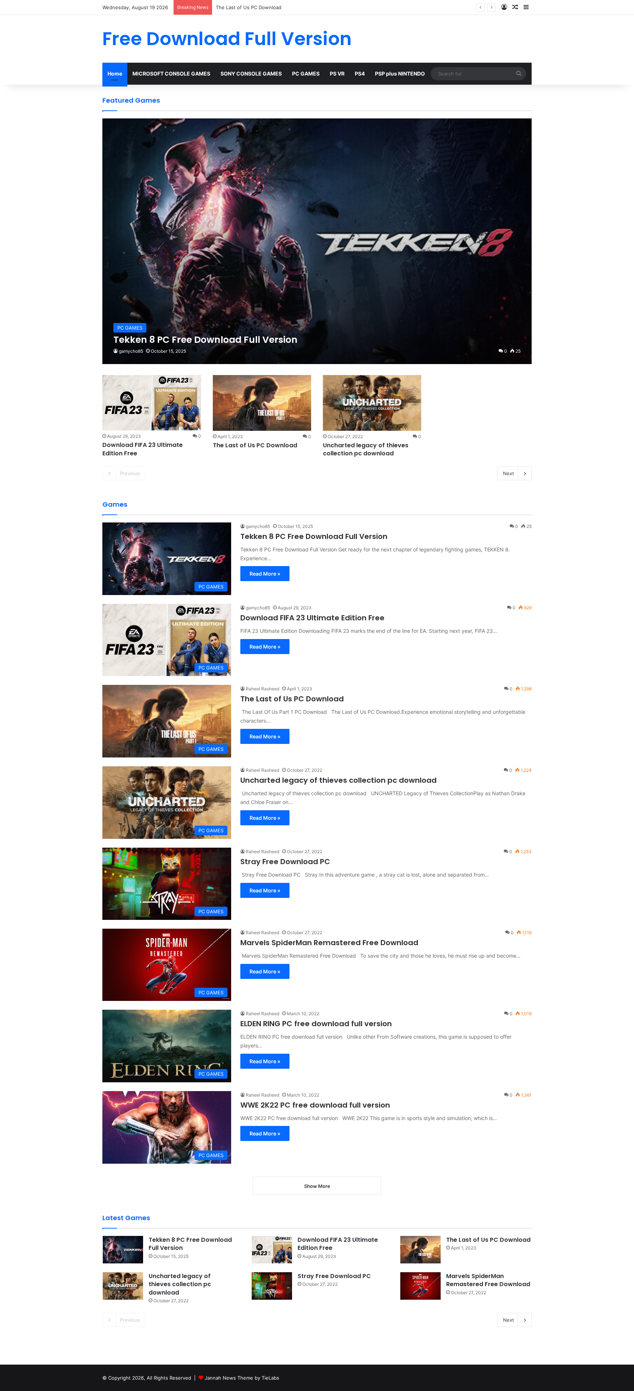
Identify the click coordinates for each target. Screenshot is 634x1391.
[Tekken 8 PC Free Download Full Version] (316, 241)
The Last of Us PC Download (255, 445)
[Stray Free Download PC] (272, 1286)
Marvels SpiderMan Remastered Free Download (329, 942)
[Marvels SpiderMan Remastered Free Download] (420, 1286)
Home (115, 73)
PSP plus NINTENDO (400, 73)
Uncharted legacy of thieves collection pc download (365, 449)
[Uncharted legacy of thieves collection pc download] (372, 402)
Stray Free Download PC (285, 861)
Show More (317, 1186)
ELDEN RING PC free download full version (316, 1024)
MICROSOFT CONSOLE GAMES (171, 73)
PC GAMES (306, 73)
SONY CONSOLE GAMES (251, 73)
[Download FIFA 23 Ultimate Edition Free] (151, 402)
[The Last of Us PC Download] (262, 402)
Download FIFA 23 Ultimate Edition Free (142, 449)
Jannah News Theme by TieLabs (242, 1378)
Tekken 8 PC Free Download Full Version (313, 536)
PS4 (360, 73)
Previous (130, 473)
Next (508, 473)
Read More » (264, 573)
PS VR (337, 73)
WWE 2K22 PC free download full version (315, 1105)
